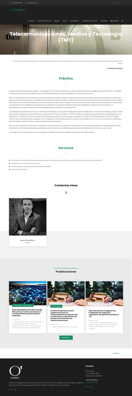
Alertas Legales (18, 305)
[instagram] (122, 2)
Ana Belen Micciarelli (29, 324)
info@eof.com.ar (32, 3)
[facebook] (114, 2)
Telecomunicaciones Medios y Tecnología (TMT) (26, 326)
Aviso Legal (89, 387)
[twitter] (119, 2)
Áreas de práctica (44, 21)
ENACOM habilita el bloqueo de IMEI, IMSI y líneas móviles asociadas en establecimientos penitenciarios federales (27, 313)
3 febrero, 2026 (93, 320)
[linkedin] (117, 2)
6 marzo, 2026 (54, 324)
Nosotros (31, 21)
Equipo (56, 21)
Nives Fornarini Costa (59, 327)
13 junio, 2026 (16, 320)
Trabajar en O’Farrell (89, 21)
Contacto (104, 21)
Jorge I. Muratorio (19, 322)
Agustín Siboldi (27, 241)
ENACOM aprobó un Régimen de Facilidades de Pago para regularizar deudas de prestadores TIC (104, 314)
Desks (65, 21)
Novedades (74, 21)
